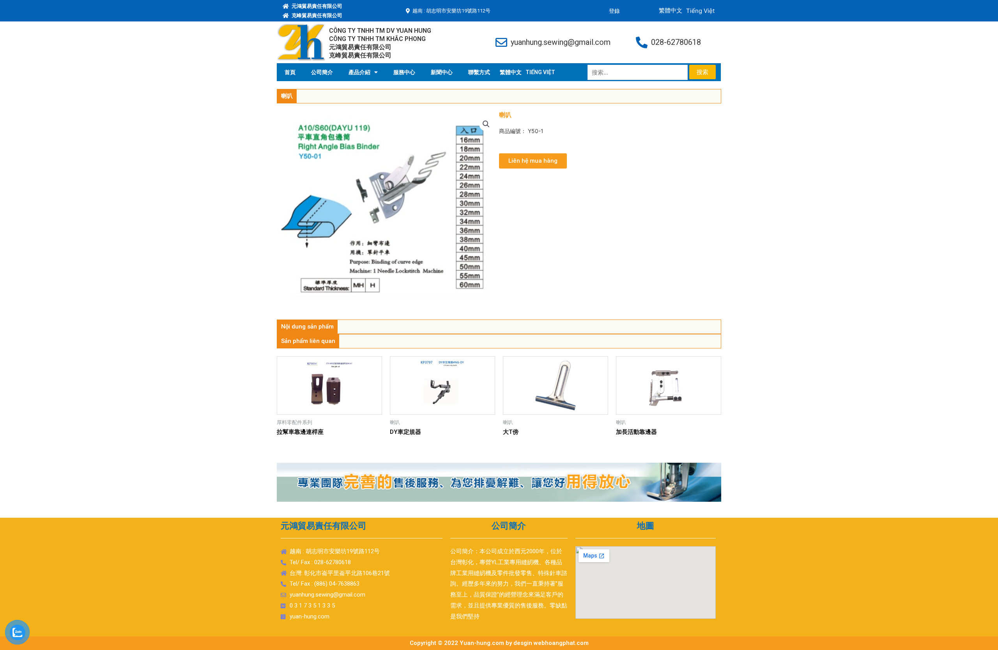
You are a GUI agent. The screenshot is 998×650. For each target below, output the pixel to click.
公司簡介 (322, 72)
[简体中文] (511, 72)
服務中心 (404, 72)
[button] (533, 161)
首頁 (290, 72)
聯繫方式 (479, 72)
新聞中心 (442, 72)
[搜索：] (638, 72)
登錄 (614, 11)
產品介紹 (359, 72)
